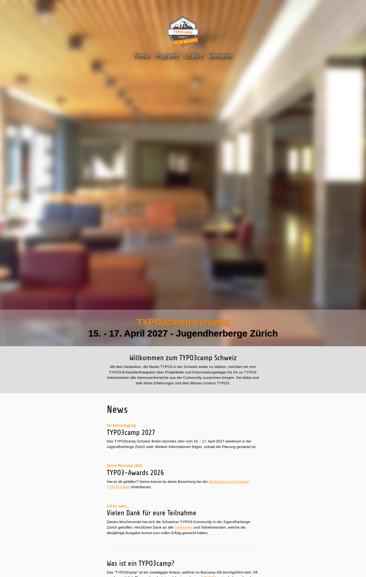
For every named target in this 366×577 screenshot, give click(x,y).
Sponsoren (183, 527)
